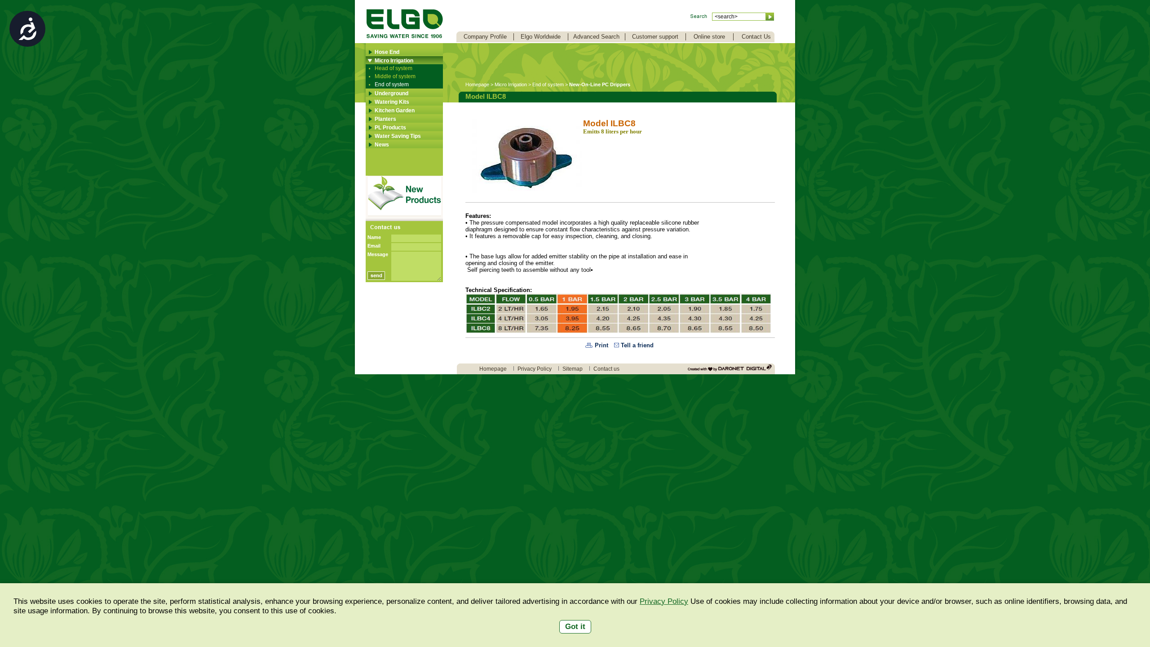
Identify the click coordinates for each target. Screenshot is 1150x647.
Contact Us (756, 36)
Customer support (655, 36)
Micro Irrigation (394, 60)
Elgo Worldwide (541, 36)
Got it (575, 626)
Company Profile (485, 36)
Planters (385, 119)
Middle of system (395, 76)
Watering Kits (392, 102)
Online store (709, 36)
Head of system (393, 68)
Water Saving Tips (398, 136)
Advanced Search (596, 36)
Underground (391, 93)
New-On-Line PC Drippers (599, 84)
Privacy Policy (664, 601)
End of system (392, 84)
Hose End (387, 52)
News (382, 144)
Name (374, 237)
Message (377, 254)
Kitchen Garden (395, 110)
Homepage (477, 84)
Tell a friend (637, 345)
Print (601, 345)
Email (373, 245)
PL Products (390, 127)
